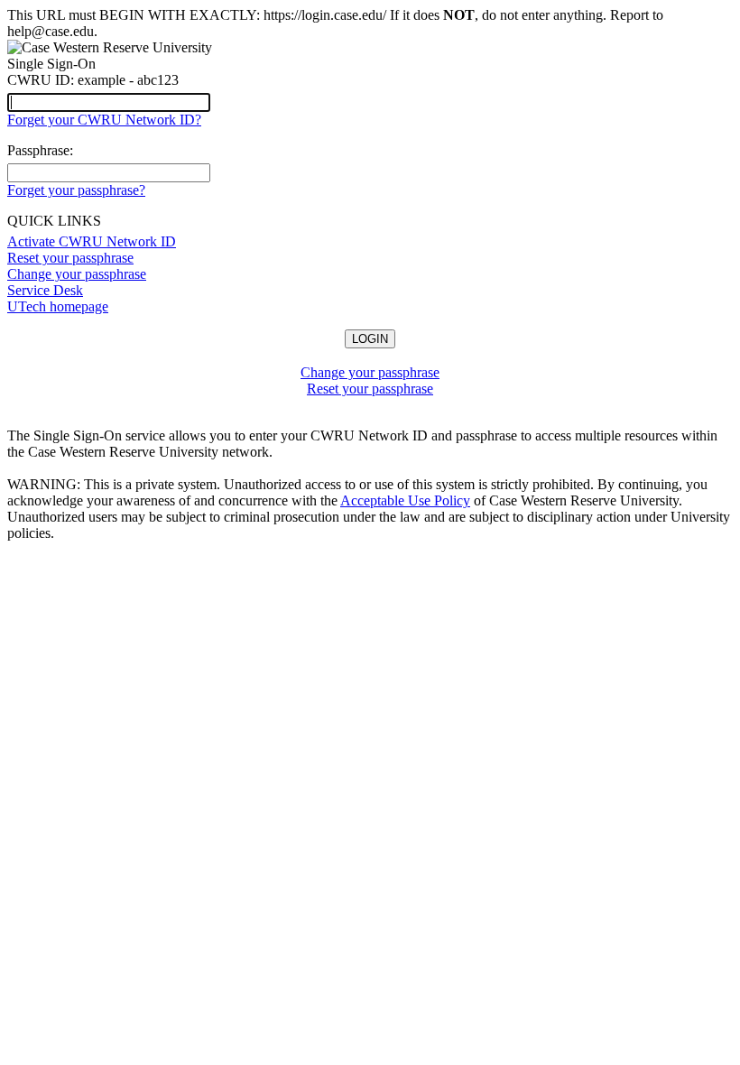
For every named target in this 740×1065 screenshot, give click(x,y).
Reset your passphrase (70, 257)
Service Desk (45, 290)
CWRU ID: (40, 80)
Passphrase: (40, 150)
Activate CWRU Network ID (91, 241)
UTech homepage (57, 306)
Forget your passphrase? (76, 190)
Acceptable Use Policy (405, 500)
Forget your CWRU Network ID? (104, 119)
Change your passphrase (76, 274)
